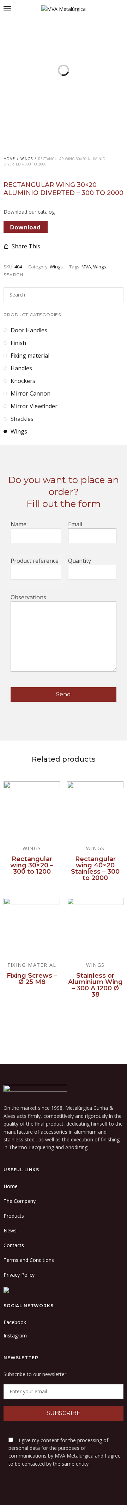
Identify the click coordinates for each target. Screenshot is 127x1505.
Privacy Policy (19, 1274)
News (10, 1230)
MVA (86, 266)
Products (14, 1215)
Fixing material (30, 355)
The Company (20, 1201)
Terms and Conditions (29, 1260)
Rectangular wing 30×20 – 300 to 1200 (31, 865)
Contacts (14, 1245)
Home (9, 158)
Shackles (22, 419)
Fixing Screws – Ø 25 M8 (32, 979)
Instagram (15, 1335)
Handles (21, 368)
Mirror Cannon (30, 393)
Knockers (23, 381)
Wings (26, 158)
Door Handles (29, 330)
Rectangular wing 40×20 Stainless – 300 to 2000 (95, 868)
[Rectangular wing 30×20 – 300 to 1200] (32, 809)
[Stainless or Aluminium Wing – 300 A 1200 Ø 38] (95, 926)
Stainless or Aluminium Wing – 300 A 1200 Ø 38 (95, 985)
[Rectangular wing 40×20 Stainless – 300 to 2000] (95, 809)
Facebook (15, 1322)
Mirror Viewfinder (34, 406)
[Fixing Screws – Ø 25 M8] (32, 926)
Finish (18, 343)
